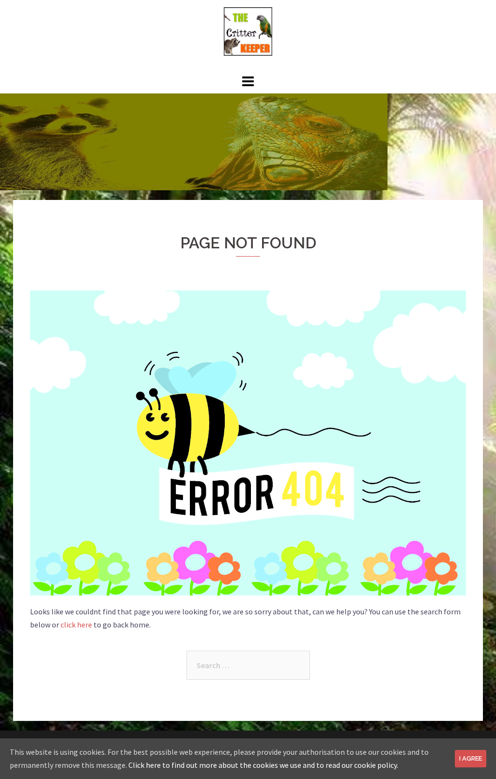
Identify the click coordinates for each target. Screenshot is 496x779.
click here (76, 624)
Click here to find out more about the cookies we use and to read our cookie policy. (263, 765)
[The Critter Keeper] (248, 30)
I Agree (470, 758)
